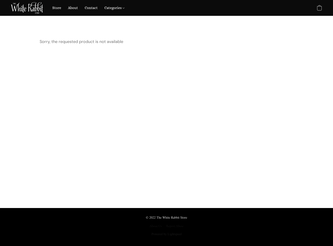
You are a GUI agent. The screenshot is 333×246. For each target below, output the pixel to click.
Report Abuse (175, 226)
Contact (91, 8)
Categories (113, 8)
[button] (27, 8)
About (73, 8)
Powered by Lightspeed (167, 234)
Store (56, 8)
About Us (156, 226)
